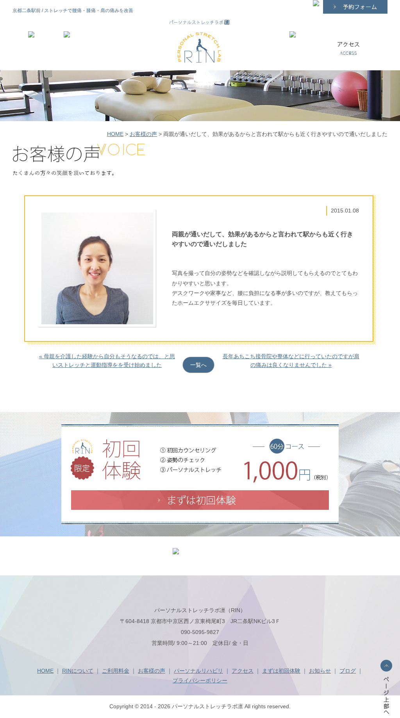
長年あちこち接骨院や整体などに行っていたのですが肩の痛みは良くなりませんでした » (291, 360)
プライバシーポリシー (200, 680)
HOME (115, 134)
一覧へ (198, 365)
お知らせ (320, 671)
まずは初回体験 (281, 671)
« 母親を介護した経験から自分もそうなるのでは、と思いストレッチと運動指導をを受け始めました (107, 360)
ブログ (347, 671)
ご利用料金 (115, 671)
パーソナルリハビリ (198, 671)
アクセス (243, 671)
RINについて (77, 671)
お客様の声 (143, 134)
